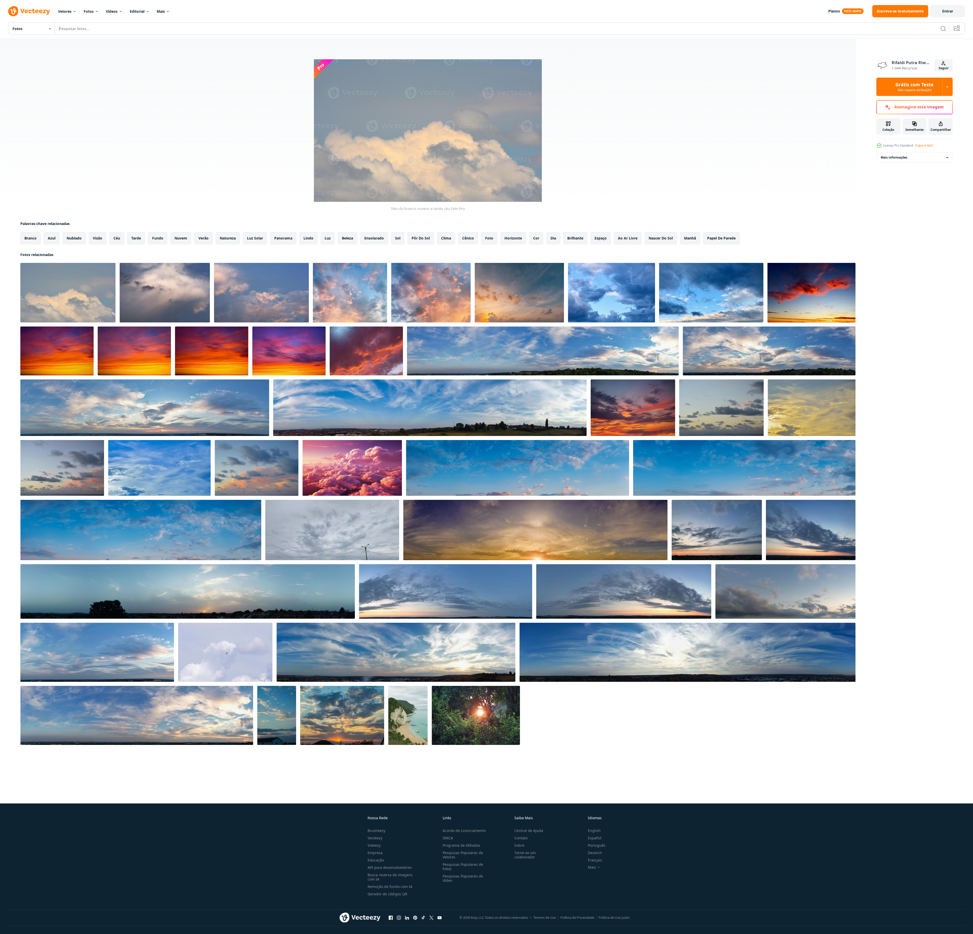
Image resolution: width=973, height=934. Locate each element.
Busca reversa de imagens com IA (390, 877)
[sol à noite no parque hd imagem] (476, 715)
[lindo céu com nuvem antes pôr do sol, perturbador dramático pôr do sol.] (350, 292)
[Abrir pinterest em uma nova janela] (415, 917)
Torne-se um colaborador (525, 854)
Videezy (374, 845)
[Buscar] (943, 28)
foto (489, 238)
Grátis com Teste (914, 86)
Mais (161, 11)
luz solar (255, 238)
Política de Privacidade (577, 917)
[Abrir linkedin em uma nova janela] (407, 917)
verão (203, 238)
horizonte (513, 238)
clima (446, 238)
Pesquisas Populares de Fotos (463, 866)
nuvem (181, 238)
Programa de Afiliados (461, 845)
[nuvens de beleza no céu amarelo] (721, 407)
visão (97, 238)
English (594, 830)
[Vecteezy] (29, 11)
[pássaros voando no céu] (225, 652)
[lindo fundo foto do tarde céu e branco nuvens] (165, 292)
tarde (136, 238)
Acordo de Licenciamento (464, 830)
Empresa (375, 852)
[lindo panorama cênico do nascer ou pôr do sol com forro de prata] (276, 715)
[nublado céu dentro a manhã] (332, 530)
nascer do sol (661, 238)
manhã (690, 238)
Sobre (519, 845)
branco (30, 238)
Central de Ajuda (528, 830)
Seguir (944, 68)
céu (116, 238)
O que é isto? (924, 145)
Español (594, 838)
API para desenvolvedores (390, 867)
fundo (157, 238)
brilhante (575, 238)
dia (553, 238)
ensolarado (374, 238)
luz (328, 238)
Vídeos (112, 11)
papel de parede (721, 238)
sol (397, 238)
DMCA (448, 838)
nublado (74, 238)
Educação (376, 860)
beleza (347, 238)
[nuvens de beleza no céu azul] (62, 468)
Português (596, 845)
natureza (228, 238)
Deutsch (595, 852)
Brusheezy (376, 830)
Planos (834, 11)
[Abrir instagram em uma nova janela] (399, 917)
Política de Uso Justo (614, 917)
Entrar (947, 11)
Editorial (137, 11)
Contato (521, 838)
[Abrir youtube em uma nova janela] (440, 917)
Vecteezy (375, 838)
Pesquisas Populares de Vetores (463, 854)
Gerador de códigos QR (387, 893)
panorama (283, 238)
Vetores (64, 11)
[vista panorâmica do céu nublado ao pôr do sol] (535, 530)
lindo (308, 238)
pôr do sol (421, 238)
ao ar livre (627, 238)
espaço (600, 238)
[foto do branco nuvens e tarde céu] (67, 292)
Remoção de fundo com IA (390, 886)
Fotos (89, 11)
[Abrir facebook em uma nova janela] (391, 917)
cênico (468, 238)
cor (536, 238)
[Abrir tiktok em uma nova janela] (423, 917)
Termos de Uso (544, 917)
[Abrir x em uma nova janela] (431, 917)
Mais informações (894, 157)
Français (595, 860)
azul (51, 238)
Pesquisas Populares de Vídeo (463, 878)
